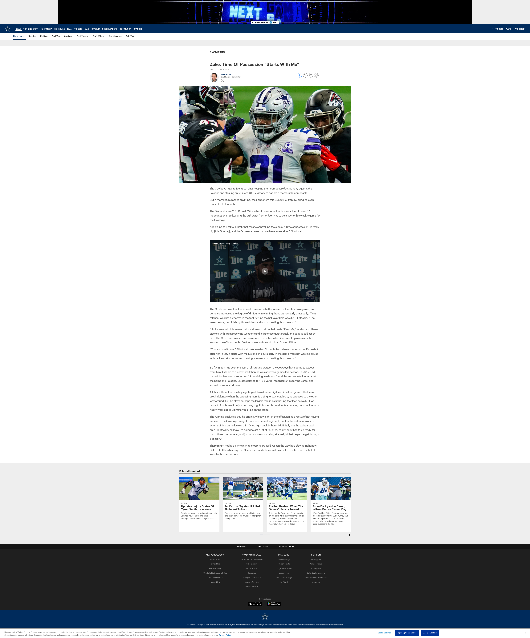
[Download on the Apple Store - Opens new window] (255, 604)
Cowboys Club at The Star (251, 577)
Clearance (316, 582)
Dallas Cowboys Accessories (316, 577)
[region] (265, 633)
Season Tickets (284, 564)
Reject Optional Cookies (407, 633)
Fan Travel (284, 582)
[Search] (493, 28)
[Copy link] (316, 75)
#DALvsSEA (217, 51)
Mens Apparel (316, 559)
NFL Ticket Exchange (284, 577)
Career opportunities (215, 577)
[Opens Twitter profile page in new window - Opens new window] (222, 80)
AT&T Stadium (251, 564)
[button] (265, 271)
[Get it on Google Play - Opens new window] (274, 605)
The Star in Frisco (251, 568)
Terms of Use (215, 564)
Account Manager (284, 559)
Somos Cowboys (251, 586)
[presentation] (350, 535)
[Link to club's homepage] (7, 28)
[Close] (526, 633)
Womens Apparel (316, 564)
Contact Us (252, 573)
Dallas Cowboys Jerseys (316, 573)
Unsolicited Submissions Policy (215, 573)
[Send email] (311, 77)
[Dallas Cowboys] (265, 616)
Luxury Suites (284, 573)
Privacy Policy (215, 559)
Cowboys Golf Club (251, 582)
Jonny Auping (226, 74)
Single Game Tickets (284, 568)
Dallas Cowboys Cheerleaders (252, 559)
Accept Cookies (430, 633)
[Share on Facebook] (300, 77)
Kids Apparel (316, 568)
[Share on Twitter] (305, 77)
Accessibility (215, 582)
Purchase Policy (215, 568)
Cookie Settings (384, 633)
